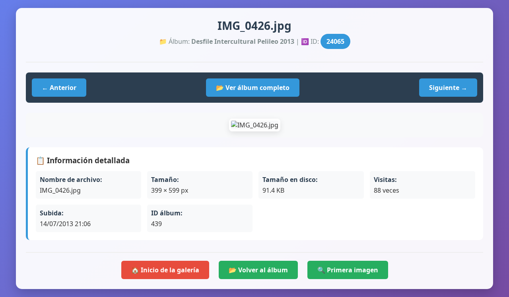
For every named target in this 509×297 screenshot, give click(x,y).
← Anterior (59, 87)
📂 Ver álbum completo (252, 87)
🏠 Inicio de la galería (165, 270)
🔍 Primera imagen (347, 270)
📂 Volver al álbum (258, 270)
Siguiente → (448, 87)
